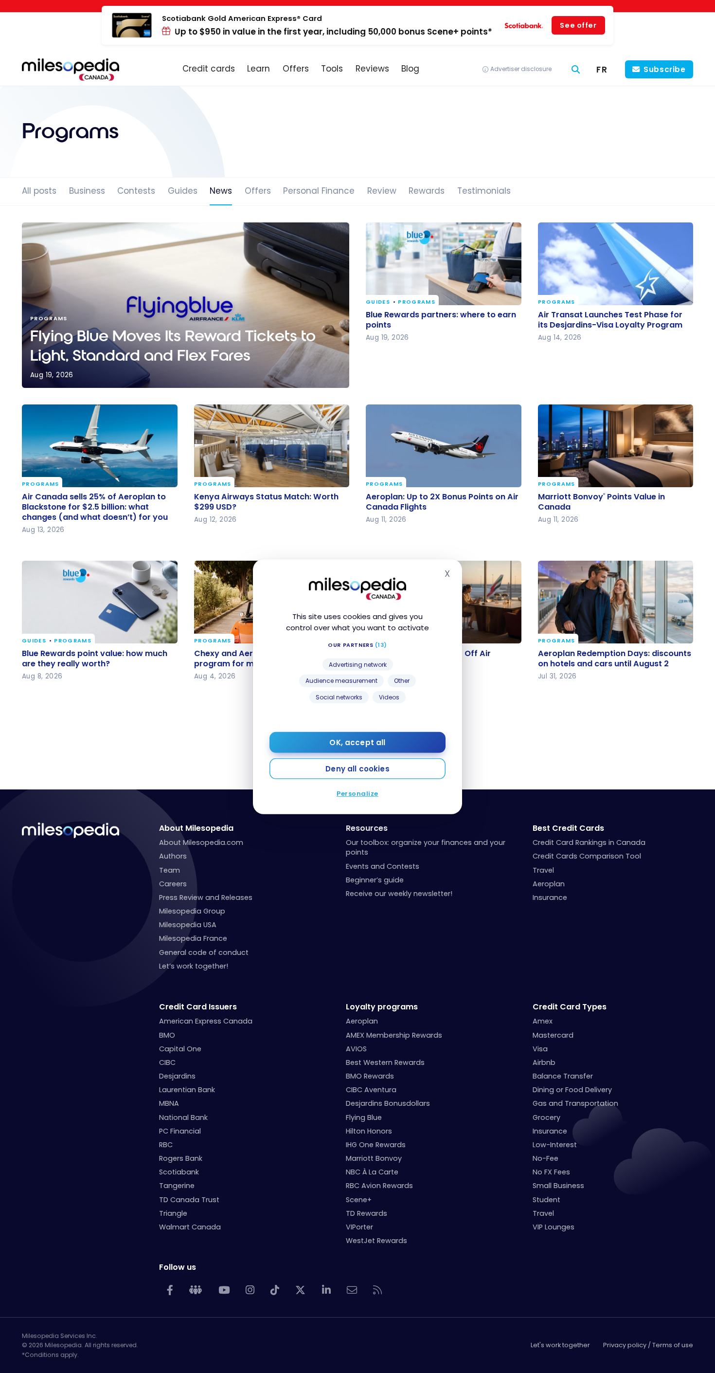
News (221, 191)
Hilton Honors (369, 1131)
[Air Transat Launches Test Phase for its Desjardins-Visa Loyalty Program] (616, 263)
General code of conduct (204, 952)
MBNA (169, 1103)
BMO (167, 1035)
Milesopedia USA (187, 925)
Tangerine (177, 1185)
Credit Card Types (570, 1006)
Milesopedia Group (192, 911)
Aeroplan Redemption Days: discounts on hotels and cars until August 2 (614, 658)
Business (87, 191)
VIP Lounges (553, 1227)
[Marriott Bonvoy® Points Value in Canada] (616, 445)
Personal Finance (319, 191)
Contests (136, 191)
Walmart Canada (190, 1227)
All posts (39, 191)
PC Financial (180, 1131)
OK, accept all (357, 742)
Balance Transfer (563, 1076)
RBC (166, 1145)
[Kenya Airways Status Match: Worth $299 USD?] (272, 445)
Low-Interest (555, 1145)
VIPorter (359, 1227)
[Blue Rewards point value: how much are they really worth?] (100, 602)
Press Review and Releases (205, 897)
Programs (416, 302)
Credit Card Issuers (198, 1006)
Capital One (180, 1049)
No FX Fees (551, 1172)
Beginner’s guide (375, 880)
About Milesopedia (196, 828)
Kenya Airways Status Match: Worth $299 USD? (266, 502)
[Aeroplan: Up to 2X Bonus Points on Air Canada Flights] (443, 445)
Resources (367, 828)
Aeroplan (549, 884)
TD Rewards (366, 1213)
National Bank (183, 1117)
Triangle (173, 1213)
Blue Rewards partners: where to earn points (441, 320)
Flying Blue (364, 1117)
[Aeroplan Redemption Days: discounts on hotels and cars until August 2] (616, 602)
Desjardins (177, 1076)
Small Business (558, 1185)
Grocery (546, 1117)
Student (546, 1200)
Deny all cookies (357, 769)
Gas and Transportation (575, 1103)
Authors (173, 856)
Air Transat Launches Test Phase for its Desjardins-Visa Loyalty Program (610, 320)
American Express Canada (205, 1021)
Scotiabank (179, 1172)
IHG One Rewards (376, 1145)
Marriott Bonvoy (374, 1158)
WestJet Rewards (376, 1240)
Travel (543, 870)
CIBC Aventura (371, 1090)
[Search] (576, 70)
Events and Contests (382, 866)
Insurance (550, 897)
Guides (182, 191)
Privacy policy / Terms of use (648, 1345)
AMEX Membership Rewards (394, 1035)
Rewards (427, 191)
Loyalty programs (382, 1006)
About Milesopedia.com (201, 842)
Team (169, 870)
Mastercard (553, 1035)
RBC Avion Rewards (379, 1185)
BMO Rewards (370, 1076)
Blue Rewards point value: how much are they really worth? (94, 658)
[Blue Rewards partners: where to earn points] (443, 263)
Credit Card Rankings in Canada (589, 842)
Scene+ (359, 1200)
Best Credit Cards (568, 828)
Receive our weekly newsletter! (399, 893)
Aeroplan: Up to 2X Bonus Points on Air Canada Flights (442, 502)
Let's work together (560, 1345)
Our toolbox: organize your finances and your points (425, 847)
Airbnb (544, 1062)
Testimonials (484, 191)
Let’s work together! (193, 966)
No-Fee (545, 1158)
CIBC (167, 1062)
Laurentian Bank (187, 1090)
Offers (258, 191)
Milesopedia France (193, 938)
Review (381, 191)
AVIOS (356, 1049)
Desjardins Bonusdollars (388, 1103)
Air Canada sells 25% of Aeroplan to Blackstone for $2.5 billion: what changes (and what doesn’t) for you (95, 507)
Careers (173, 884)
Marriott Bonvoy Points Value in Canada (601, 502)
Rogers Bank (180, 1158)
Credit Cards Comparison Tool (587, 856)
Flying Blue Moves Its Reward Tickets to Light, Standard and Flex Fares (185, 305)
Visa (540, 1049)
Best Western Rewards (385, 1062)
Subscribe (665, 69)
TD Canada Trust (189, 1200)
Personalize (357, 793)
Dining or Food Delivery (572, 1090)
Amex (543, 1021)
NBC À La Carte (372, 1172)
